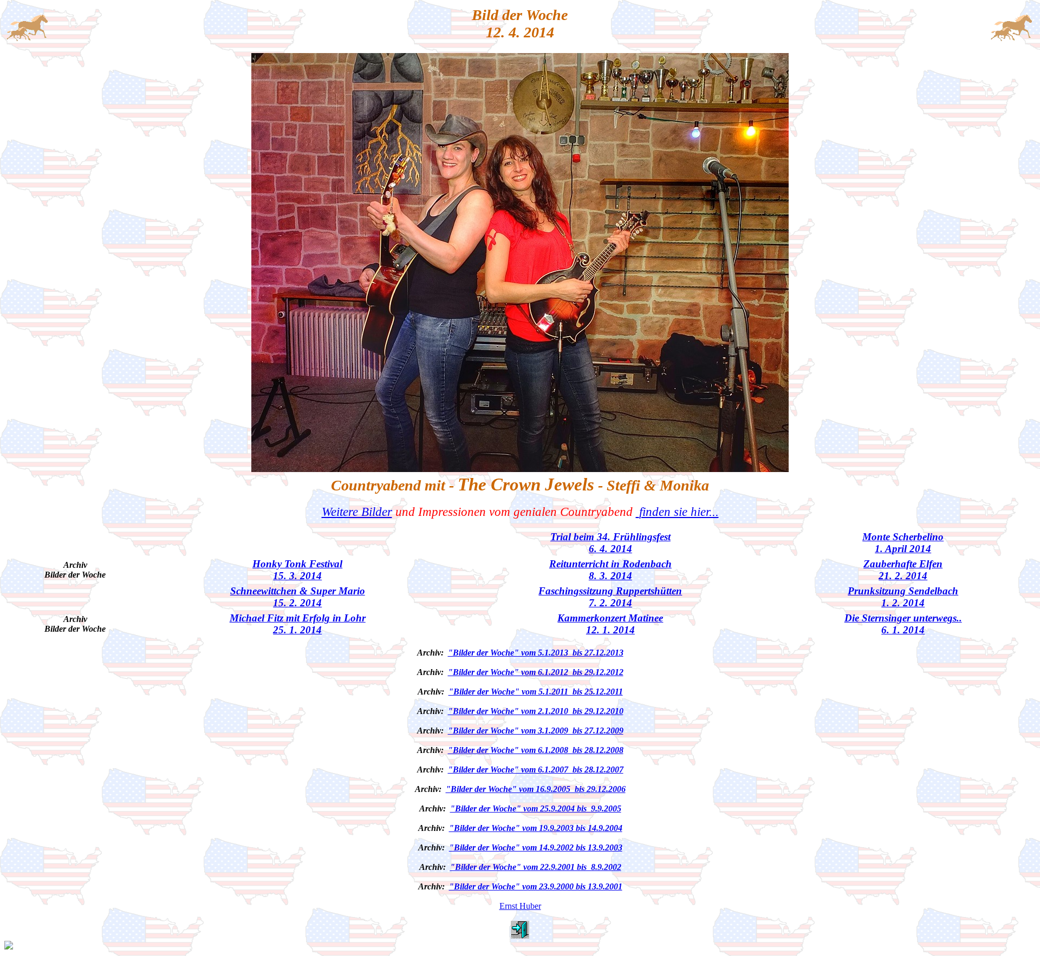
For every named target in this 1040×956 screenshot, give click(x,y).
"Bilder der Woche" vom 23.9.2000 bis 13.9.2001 (535, 886)
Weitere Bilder (357, 512)
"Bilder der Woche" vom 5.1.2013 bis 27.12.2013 (535, 652)
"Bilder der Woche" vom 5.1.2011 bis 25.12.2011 (535, 691)
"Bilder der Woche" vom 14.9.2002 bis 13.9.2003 (535, 847)
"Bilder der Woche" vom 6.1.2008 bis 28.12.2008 (535, 750)
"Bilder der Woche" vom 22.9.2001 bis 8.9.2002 (535, 867)
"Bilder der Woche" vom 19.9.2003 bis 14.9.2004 (535, 828)
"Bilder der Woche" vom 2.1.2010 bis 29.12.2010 (535, 711)
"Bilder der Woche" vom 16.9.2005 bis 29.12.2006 (536, 789)
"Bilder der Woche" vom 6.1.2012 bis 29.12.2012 (535, 672)
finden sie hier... (679, 512)
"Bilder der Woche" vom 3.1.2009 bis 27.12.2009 (535, 730)
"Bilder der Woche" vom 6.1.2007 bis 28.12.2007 (535, 769)
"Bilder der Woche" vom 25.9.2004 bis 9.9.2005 (535, 808)
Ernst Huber (520, 906)
